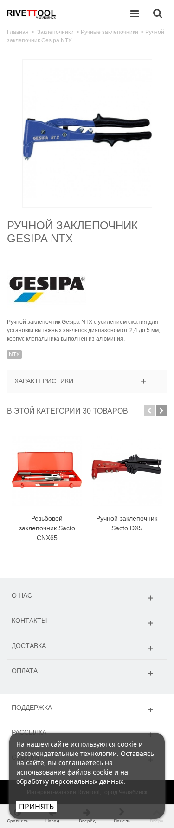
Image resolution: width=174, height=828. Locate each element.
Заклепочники (55, 32)
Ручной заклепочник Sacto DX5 (126, 523)
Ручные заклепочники (109, 32)
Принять (36, 806)
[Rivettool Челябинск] (31, 13)
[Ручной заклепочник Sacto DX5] (126, 470)
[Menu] (134, 14)
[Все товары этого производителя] (87, 284)
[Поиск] (157, 14)
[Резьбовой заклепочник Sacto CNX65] (47, 470)
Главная (18, 32)
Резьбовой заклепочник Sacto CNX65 (47, 527)
